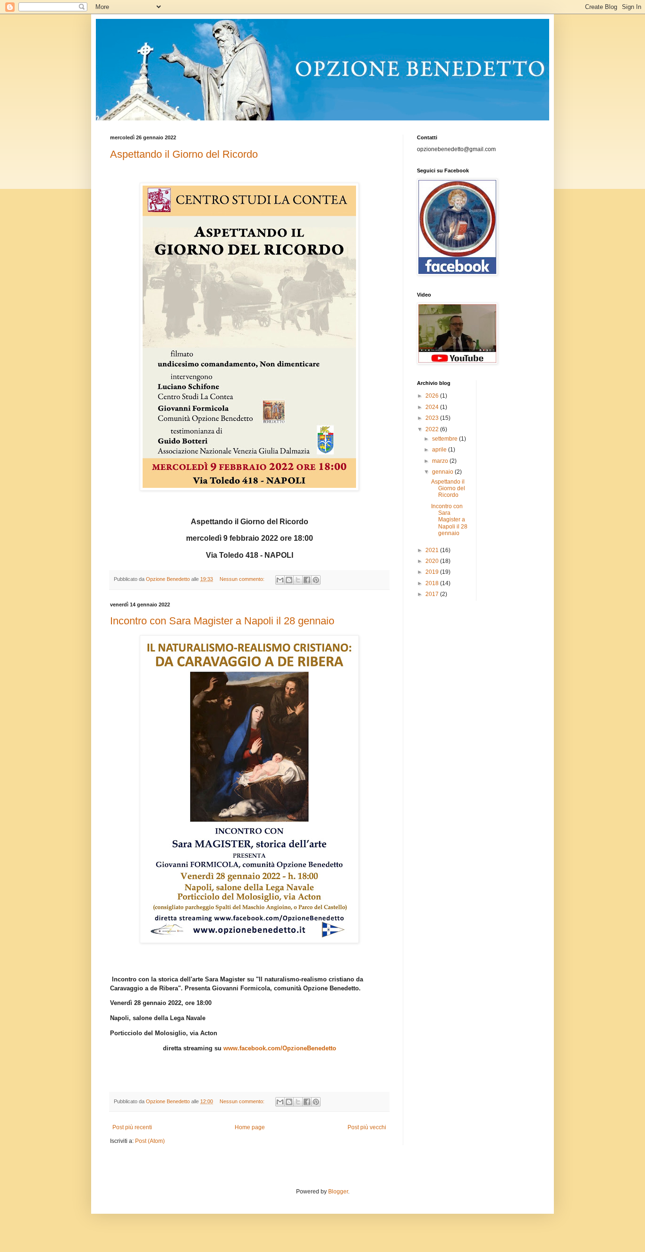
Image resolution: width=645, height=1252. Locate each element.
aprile (440, 449)
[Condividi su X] (298, 580)
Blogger (338, 1191)
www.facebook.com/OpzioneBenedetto (279, 1048)
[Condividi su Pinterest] (316, 580)
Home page (250, 1127)
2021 (432, 550)
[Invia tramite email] (280, 580)
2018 (432, 583)
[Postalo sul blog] (289, 580)
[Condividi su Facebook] (307, 580)
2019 (432, 572)
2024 (432, 407)
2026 (432, 395)
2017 (432, 594)
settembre (445, 438)
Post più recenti (132, 1127)
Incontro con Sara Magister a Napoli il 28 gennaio (222, 621)
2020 (432, 561)
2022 (432, 429)
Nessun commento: (243, 579)
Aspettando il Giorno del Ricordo (184, 154)
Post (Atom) (150, 1141)
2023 (432, 418)
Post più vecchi (367, 1127)
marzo (441, 461)
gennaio (443, 471)
